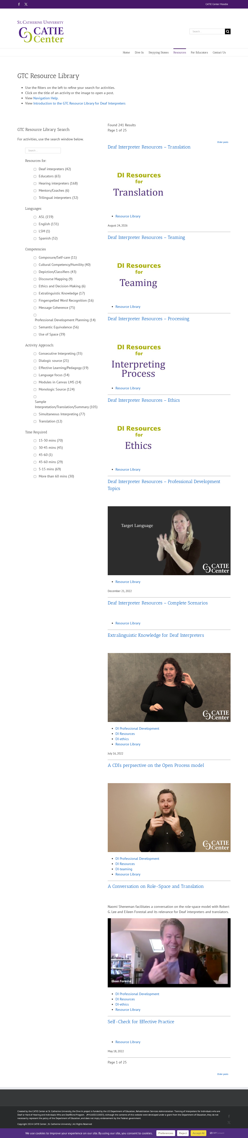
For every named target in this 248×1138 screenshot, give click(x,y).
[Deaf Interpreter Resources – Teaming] (139, 257)
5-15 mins (50, 469)
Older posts (222, 142)
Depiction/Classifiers (57, 271)
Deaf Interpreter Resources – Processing (148, 318)
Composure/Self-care (58, 257)
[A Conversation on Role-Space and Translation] (169, 921)
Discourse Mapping (55, 279)
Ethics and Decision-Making (62, 286)
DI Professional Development (137, 728)
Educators (49, 176)
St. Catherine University (59, 1124)
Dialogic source (54, 360)
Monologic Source (57, 389)
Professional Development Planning (65, 320)
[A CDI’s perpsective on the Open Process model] (169, 786)
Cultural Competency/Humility (64, 264)
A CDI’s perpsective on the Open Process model (156, 765)
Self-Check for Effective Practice (141, 1021)
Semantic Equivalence (59, 327)
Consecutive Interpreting (60, 353)
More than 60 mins (56, 476)
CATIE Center (40, 1124)
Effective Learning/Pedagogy (63, 368)
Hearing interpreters (58, 183)
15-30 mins (51, 440)
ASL (46, 217)
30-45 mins (51, 447)
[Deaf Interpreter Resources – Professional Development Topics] (169, 509)
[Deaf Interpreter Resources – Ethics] (139, 420)
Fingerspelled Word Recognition (66, 300)
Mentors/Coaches (54, 190)
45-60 (46, 454)
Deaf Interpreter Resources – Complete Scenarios (158, 603)
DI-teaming (123, 869)
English (49, 224)
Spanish (48, 238)
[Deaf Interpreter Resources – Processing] (139, 339)
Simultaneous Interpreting (62, 414)
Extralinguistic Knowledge (62, 293)
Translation (50, 421)
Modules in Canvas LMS (60, 382)
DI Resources (125, 733)
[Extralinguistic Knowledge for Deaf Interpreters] (169, 655)
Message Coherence (57, 307)
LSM (44, 231)
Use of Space (52, 334)
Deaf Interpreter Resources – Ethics (144, 400)
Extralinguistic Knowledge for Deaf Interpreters (156, 635)
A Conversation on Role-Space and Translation (156, 886)
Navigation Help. (46, 98)
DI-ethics (122, 739)
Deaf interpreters (55, 169)
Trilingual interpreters (58, 197)
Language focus (54, 375)
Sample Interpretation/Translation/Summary (66, 404)
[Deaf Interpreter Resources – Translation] (139, 167)
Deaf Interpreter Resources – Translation (149, 147)
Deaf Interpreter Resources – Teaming (146, 237)
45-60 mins (51, 462)
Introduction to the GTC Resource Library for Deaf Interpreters (79, 103)
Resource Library (127, 216)
